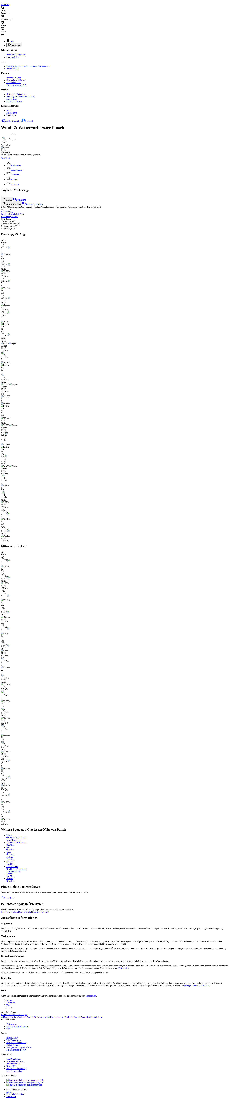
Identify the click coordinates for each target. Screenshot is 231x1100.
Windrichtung (7, 212)
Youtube (38, 1085)
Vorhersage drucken (13, 204)
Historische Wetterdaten (16, 94)
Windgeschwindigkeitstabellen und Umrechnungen (27, 66)
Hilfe (12, 41)
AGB (8, 110)
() (12, 214)
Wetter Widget (12, 69)
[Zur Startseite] (1, 2)
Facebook (29, 121)
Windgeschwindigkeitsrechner (196, 985)
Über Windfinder (13, 82)
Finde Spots (9, 898)
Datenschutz (11, 113)
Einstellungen (16, 46)
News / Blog (11, 99)
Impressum (11, 115)
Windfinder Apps (13, 78)
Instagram (39, 1082)
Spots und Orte (12, 57)
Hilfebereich (123, 968)
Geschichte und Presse (15, 80)
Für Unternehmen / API (16, 85)
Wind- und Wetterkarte (16, 55)
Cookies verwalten (14, 101)
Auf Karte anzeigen (13, 121)
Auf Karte (6, 158)
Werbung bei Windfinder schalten (20, 96)
